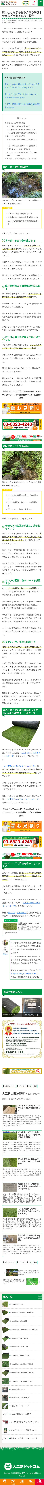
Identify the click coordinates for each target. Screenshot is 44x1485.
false (5, 1006)
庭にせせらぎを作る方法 (16, 136)
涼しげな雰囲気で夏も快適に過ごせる (23, 133)
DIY (29, 1086)
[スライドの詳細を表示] (12, 1007)
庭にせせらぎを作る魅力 (16, 123)
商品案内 (22, 1483)
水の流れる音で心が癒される (19, 126)
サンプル (11, 913)
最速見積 (39, 1483)
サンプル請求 (30, 1483)
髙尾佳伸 (5, 954)
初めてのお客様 (13, 1483)
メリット (21, 1086)
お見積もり (22, 913)
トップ (4, 1483)
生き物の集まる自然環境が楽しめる (22, 129)
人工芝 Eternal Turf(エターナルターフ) (19, 766)
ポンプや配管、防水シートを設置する (23, 146)
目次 (19, 118)
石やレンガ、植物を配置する (19, 149)
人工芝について (9, 1086)
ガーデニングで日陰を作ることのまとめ (21, 159)
